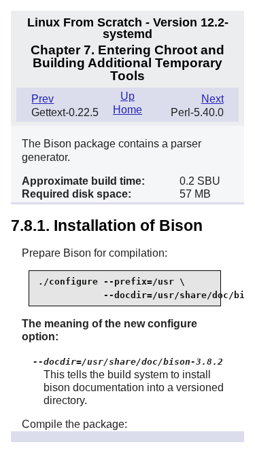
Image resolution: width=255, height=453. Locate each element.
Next (212, 99)
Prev (42, 99)
